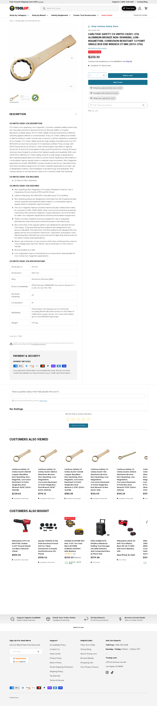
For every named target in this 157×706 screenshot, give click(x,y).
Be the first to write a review (97, 48)
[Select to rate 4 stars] (83, 419)
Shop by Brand (39, 15)
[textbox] (78, 396)
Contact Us (55, 649)
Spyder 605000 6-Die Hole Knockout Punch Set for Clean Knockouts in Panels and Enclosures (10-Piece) (48, 547)
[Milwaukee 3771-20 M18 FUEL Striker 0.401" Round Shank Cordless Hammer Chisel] (22, 527)
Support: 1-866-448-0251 (123, 2)
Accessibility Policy (58, 645)
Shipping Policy (56, 671)
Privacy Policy (56, 658)
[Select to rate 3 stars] (78, 419)
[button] (146, 8)
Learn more (43, 401)
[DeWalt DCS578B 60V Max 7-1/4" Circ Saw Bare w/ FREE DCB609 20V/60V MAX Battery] (74, 527)
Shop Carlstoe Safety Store (104, 26)
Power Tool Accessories (85, 15)
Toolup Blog (142, 2)
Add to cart (128, 75)
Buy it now (117, 82)
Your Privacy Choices (89, 667)
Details (40, 2)
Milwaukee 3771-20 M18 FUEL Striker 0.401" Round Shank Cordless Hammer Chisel (21, 546)
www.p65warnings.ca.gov (38, 344)
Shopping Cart (86, 662)
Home (11, 21)
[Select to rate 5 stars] (88, 419)
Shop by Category (18, 15)
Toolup (16, 697)
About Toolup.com (88, 654)
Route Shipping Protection (61, 667)
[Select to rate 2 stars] (73, 419)
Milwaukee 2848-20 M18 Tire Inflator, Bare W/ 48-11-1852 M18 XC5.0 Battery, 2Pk (126, 546)
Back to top (78, 627)
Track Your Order (87, 645)
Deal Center (107, 15)
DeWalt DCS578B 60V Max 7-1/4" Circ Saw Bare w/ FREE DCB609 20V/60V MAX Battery (74, 546)
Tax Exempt (55, 676)
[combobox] (79, 8)
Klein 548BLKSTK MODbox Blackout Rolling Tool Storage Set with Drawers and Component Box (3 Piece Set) (100, 547)
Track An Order (140, 15)
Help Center (55, 654)
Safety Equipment (59, 15)
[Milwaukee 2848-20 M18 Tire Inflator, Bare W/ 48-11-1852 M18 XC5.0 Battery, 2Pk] (127, 527)
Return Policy (55, 662)
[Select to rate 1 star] (68, 419)
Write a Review (78, 425)
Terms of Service (57, 680)
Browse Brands (87, 658)
